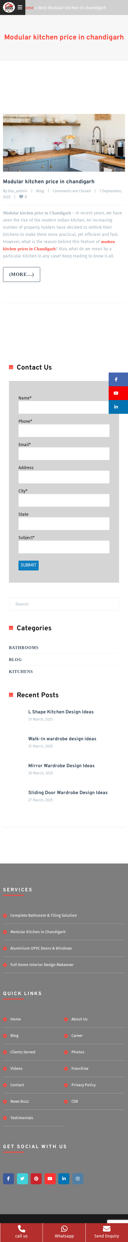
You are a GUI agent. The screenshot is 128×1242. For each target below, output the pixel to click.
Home (28, 7)
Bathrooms (24, 648)
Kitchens (21, 671)
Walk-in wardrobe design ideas (62, 739)
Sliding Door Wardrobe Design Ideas (68, 793)
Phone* (25, 421)
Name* (25, 398)
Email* (24, 444)
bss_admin (17, 191)
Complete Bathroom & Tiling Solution (43, 915)
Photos (77, 1052)
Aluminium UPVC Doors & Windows (41, 948)
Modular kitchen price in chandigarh (64, 37)
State (23, 514)
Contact (17, 1085)
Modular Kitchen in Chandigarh (38, 932)
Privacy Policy (83, 1085)
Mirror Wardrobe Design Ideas (61, 766)
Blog (40, 191)
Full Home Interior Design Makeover (42, 964)
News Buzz (19, 1101)
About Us (79, 1019)
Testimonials (21, 1118)
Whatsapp (64, 1236)
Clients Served (22, 1052)
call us (21, 1236)
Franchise (79, 1068)
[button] (118, 379)
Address (26, 467)
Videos (16, 1068)
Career (77, 1035)
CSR (74, 1101)
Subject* (26, 537)
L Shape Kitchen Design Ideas (61, 712)
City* (22, 491)
